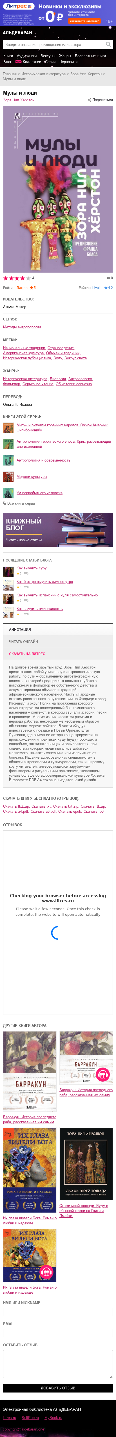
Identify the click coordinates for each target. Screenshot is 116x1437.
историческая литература (43, 74)
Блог (7, 62)
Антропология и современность (43, 460)
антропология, (80, 379)
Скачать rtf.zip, (93, 806)
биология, (58, 379)
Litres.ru (9, 1418)
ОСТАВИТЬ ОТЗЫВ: (21, 1345)
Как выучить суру (32, 568)
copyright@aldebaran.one (23, 1429)
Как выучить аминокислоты (40, 609)
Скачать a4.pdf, (16, 811)
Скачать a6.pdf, (44, 811)
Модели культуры (32, 476)
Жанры (65, 56)
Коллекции (32, 62)
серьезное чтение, (38, 384)
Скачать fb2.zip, (16, 806)
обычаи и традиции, (63, 353)
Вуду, (58, 358)
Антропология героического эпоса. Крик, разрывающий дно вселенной (64, 444)
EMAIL (9, 1324)
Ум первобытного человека (40, 493)
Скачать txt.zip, (66, 806)
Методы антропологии (22, 327)
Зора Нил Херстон (86, 74)
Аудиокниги (27, 56)
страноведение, (61, 348)
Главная (10, 74)
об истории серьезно (74, 384)
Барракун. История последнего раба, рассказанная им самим (29, 1119)
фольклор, (12, 384)
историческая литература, (25, 379)
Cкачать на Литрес (27, 654)
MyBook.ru (53, 1418)
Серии (50, 62)
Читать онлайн (23, 642)
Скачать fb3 (94, 811)
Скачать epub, (70, 811)
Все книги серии (21, 503)
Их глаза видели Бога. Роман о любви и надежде (30, 1220)
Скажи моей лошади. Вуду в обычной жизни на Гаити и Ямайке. (83, 1211)
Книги (8, 56)
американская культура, (24, 353)
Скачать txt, (42, 806)
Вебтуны (48, 56)
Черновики (68, 62)
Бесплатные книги (90, 56)
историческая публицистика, (27, 358)
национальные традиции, (24, 348)
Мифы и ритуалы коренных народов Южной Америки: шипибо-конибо (62, 427)
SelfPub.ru (30, 1418)
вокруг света (75, 358)
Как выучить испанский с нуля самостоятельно (57, 595)
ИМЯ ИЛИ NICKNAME (22, 1303)
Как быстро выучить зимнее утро (45, 582)
